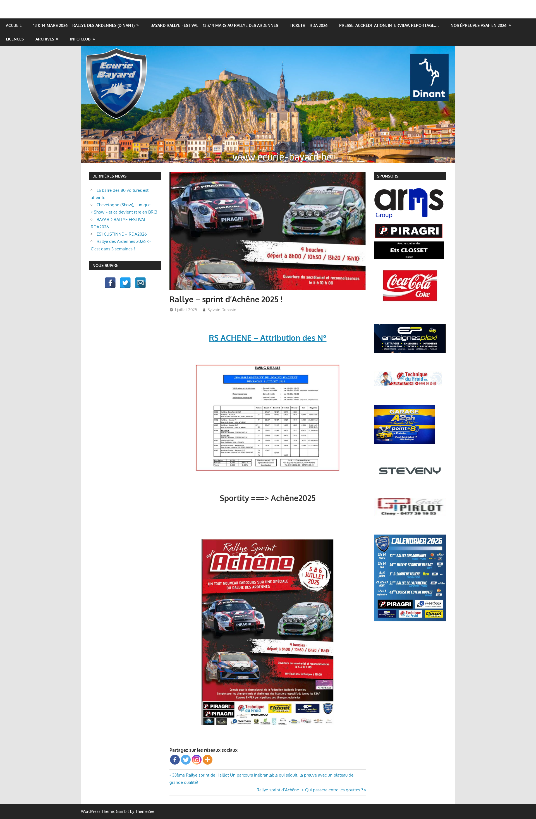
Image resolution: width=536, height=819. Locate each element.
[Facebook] (175, 760)
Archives (44, 39)
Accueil (13, 25)
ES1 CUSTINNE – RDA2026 (122, 234)
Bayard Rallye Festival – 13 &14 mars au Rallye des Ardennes (214, 25)
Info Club (80, 39)
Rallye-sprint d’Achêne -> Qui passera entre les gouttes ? (310, 789)
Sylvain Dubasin (221, 309)
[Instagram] (197, 760)
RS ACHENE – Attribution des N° (267, 338)
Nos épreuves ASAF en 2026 (478, 25)
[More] (207, 760)
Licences (15, 39)
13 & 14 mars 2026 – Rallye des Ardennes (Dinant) (84, 25)
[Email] (140, 282)
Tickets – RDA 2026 (308, 25)
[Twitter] (186, 760)
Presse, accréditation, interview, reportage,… (389, 25)
